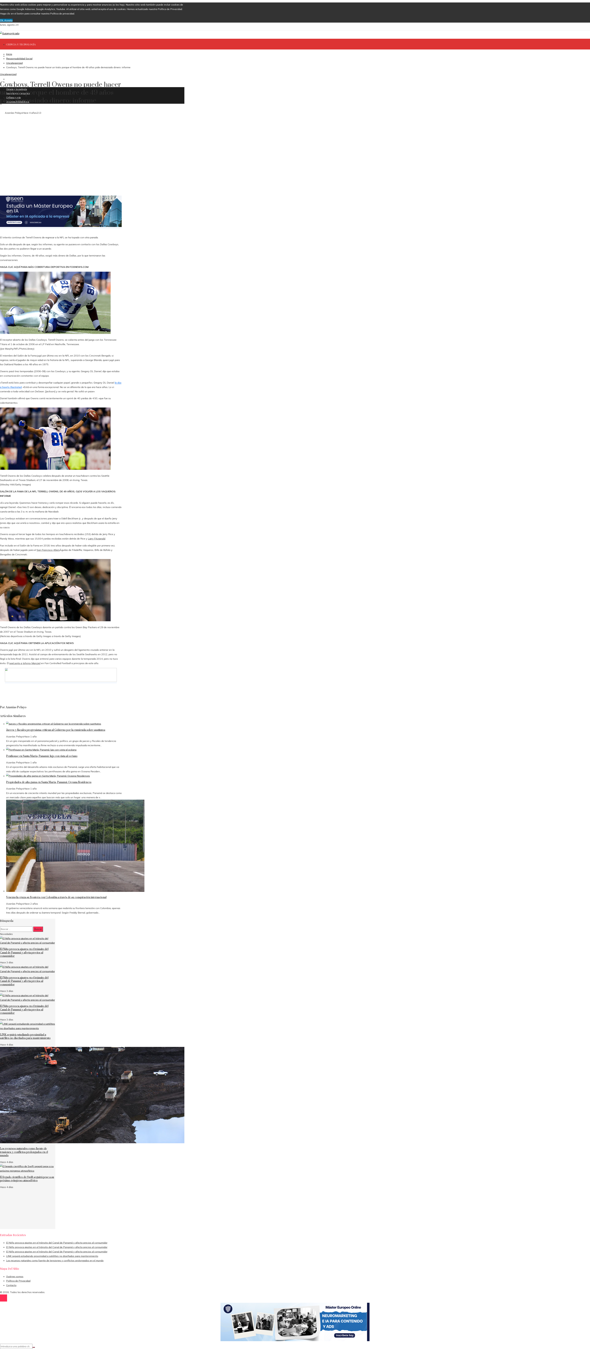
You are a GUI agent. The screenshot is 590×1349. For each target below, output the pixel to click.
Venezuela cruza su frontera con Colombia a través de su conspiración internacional (56, 897)
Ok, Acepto (6, 20)
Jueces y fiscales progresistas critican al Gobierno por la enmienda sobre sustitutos (55, 730)
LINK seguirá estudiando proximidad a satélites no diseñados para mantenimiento (25, 1036)
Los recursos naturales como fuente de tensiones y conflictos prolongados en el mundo (24, 1152)
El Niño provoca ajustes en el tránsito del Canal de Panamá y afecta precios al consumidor (24, 952)
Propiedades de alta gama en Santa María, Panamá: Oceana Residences (48, 782)
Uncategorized (8, 74)
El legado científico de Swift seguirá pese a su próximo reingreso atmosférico (27, 1179)
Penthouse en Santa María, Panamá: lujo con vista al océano (41, 756)
